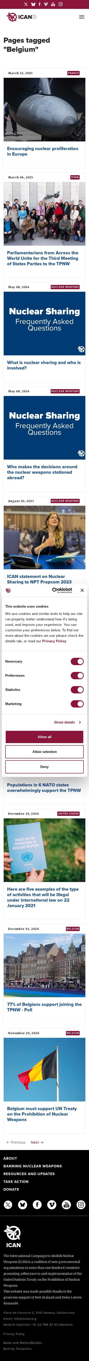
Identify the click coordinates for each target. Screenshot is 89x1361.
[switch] (77, 675)
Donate (11, 1189)
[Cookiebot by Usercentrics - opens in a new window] (54, 590)
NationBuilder (31, 1343)
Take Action (16, 1181)
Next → (37, 1142)
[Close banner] (82, 590)
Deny (44, 767)
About (10, 1158)
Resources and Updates (29, 1174)
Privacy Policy (54, 641)
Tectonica (24, 1349)
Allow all (44, 737)
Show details (64, 722)
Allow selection (44, 752)
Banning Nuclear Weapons (32, 1166)
